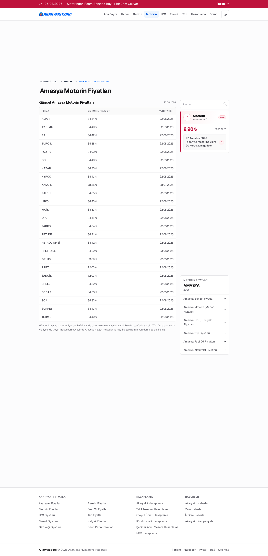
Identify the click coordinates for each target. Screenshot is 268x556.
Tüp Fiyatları (95, 515)
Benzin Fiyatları (97, 503)
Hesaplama (198, 14)
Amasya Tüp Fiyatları (204, 333)
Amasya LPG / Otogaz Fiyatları (204, 322)
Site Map (223, 549)
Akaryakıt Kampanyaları (200, 521)
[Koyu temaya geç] (225, 14)
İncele (221, 4)
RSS (212, 549)
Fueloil (174, 14)
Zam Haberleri (194, 509)
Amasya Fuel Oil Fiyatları (204, 341)
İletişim (176, 549)
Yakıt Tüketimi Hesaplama (152, 509)
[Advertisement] (134, 50)
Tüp (184, 14)
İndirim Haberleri (195, 515)
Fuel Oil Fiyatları (98, 509)
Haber (125, 14)
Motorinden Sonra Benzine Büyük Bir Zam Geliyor (102, 4)
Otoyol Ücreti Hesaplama (152, 515)
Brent (213, 14)
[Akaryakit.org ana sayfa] (55, 14)
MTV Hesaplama (146, 533)
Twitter (203, 549)
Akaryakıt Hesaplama (149, 503)
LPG (163, 14)
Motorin (151, 14)
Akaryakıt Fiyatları (50, 503)
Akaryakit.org (49, 81)
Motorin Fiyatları (49, 509)
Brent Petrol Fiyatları (100, 527)
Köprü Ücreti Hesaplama (151, 521)
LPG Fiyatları (47, 515)
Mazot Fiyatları (48, 521)
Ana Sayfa (110, 14)
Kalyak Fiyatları (97, 521)
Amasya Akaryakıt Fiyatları (204, 350)
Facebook (190, 549)
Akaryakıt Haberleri (197, 503)
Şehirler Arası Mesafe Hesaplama (157, 527)
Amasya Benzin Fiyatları (204, 298)
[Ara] (225, 104)
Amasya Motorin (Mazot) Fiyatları (204, 309)
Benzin (137, 14)
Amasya (68, 81)
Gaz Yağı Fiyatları (50, 527)
